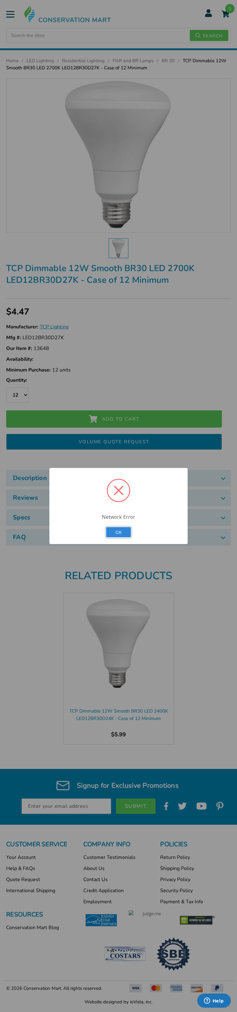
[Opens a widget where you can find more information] (214, 1001)
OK (118, 532)
